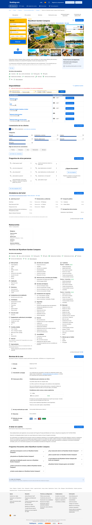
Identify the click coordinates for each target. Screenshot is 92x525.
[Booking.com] (14, 2)
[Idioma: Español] (45, 2)
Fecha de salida (13, 30)
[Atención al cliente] (49, 2)
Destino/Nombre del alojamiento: (17, 22)
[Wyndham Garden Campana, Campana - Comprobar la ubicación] (28, 23)
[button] (18, 36)
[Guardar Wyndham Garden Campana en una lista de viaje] (73, 20)
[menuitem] (13, 6)
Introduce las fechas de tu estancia (50, 373)
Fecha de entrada (13, 26)
